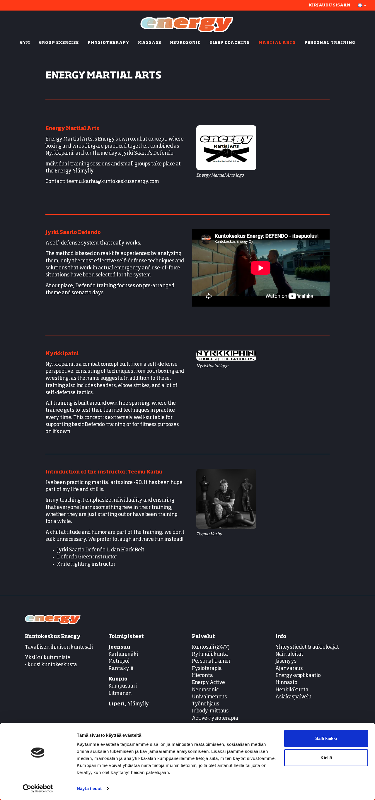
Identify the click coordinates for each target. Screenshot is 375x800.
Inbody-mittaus (210, 711)
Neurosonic (205, 690)
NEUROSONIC (185, 43)
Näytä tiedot (89, 788)
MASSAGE (149, 43)
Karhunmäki (123, 654)
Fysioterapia (207, 668)
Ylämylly (128, 704)
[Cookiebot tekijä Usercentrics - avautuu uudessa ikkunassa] (38, 788)
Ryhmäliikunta (210, 654)
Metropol (118, 661)
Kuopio (117, 679)
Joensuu (119, 647)
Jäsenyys (285, 661)
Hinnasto (286, 682)
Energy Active (208, 682)
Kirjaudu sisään (329, 5)
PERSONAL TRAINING (329, 43)
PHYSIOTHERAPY (108, 43)
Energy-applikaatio (298, 675)
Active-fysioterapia (215, 718)
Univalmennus (209, 697)
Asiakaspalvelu (293, 697)
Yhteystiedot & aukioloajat (307, 647)
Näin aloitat (289, 654)
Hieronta (202, 675)
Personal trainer (211, 661)
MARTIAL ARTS (277, 43)
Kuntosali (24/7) (211, 647)
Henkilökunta (291, 690)
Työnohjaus (205, 704)
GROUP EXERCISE (59, 43)
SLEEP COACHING (229, 43)
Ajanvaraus (289, 668)
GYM (25, 43)
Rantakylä (121, 668)
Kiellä (326, 757)
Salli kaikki (326, 738)
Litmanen (120, 693)
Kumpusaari (122, 686)
